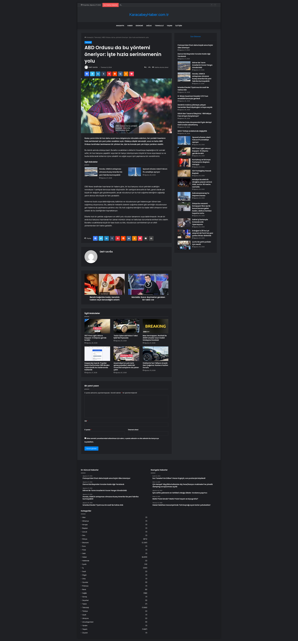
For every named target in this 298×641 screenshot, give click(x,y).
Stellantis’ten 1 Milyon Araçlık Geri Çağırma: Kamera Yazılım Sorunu (155, 365)
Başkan (85, 528)
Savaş (84, 597)
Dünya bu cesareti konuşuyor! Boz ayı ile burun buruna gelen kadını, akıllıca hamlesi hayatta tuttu (202, 208)
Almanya (85, 521)
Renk (84, 589)
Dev (83, 535)
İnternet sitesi (133, 430)
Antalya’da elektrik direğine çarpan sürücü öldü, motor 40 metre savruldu (202, 183)
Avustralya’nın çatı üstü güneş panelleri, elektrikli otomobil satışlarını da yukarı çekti (126, 366)
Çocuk (84, 532)
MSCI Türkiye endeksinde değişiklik (192, 131)
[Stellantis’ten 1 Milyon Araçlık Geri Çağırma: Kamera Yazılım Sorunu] (155, 353)
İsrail (84, 571)
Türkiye (85, 611)
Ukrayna (85, 618)
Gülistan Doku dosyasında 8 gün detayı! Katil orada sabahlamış (195, 123)
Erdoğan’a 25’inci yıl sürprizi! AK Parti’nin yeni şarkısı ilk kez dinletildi (202, 233)
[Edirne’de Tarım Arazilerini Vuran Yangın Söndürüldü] (184, 65)
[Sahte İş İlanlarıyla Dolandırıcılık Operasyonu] (184, 222)
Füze (84, 550)
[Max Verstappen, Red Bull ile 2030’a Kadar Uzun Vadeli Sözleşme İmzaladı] (155, 326)
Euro (84, 546)
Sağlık (149, 26)
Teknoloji (159, 26)
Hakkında (85, 561)
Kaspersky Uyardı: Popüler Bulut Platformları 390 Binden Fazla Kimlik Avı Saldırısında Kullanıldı (97, 366)
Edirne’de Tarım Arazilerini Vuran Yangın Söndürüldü (138, 5)
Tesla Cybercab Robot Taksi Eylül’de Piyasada (126, 336)
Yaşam (169, 26)
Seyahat (85, 600)
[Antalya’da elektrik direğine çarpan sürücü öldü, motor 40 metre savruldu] (184, 182)
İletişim (178, 26)
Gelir (84, 553)
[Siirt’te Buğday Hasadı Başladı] (184, 173)
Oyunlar (85, 582)
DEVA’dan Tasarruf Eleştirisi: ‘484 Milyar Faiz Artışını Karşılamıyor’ (194, 114)
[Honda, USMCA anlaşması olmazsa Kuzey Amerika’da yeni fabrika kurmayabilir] (91, 171)
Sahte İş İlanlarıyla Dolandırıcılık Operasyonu (200, 222)
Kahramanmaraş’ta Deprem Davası (200, 194)
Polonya (85, 586)
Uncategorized (87, 622)
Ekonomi (139, 26)
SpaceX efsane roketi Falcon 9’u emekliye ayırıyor (201, 139)
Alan (84, 517)
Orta (84, 579)
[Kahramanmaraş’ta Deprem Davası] (184, 196)
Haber (129, 26)
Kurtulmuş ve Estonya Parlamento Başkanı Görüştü (201, 162)
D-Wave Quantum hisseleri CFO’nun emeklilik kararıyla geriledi (193, 97)
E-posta (88, 430)
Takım (84, 604)
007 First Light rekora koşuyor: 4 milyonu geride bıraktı (95, 337)
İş (83, 568)
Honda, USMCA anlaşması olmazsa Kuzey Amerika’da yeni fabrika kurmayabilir (110, 172)
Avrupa (85, 524)
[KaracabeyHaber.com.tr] (149, 14)
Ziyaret (85, 633)
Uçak (84, 615)
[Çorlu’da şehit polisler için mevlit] (184, 245)
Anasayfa (120, 26)
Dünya (84, 539)
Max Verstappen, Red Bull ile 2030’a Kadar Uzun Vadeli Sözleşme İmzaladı (155, 337)
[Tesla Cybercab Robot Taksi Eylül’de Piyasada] (126, 326)
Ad (86, 421)
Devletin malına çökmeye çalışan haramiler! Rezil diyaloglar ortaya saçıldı (195, 106)
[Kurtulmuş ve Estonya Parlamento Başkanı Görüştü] (184, 162)
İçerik (84, 564)
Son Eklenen (195, 36)
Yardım (84, 625)
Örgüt (84, 575)
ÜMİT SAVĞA (93, 67)
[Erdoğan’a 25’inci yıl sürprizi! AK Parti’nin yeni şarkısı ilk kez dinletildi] (184, 234)
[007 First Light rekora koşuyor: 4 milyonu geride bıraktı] (97, 326)
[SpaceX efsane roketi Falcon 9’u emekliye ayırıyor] (134, 171)
